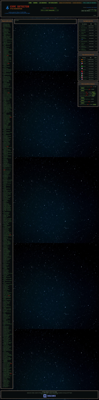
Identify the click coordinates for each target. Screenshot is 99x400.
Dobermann (7, 117)
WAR (5, 64)
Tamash (9, 347)
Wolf (5, 57)
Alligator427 (6, 33)
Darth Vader (9, 108)
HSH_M (5, 111)
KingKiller (9, 207)
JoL (4, 326)
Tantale (7, 348)
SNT (5, 74)
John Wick (8, 193)
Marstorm (7, 230)
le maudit (6, 214)
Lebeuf (5, 192)
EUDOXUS (7, 138)
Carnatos (6, 68)
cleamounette (7, 84)
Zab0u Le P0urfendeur (7, 382)
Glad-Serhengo (6, 162)
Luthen (8, 227)
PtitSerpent (7, 285)
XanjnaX (10, 375)
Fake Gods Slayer (7, 141)
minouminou (9, 238)
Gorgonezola (8, 164)
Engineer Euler (8, 135)
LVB (4, 37)
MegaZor (10, 235)
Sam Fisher (8, 308)
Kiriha (9, 208)
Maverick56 (7, 231)
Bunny (6, 63)
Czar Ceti (9, 103)
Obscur (9, 258)
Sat (5, 313)
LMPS (5, 61)
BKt (8, 56)
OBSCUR (5, 36)
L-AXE (5, 227)
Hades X (6, 174)
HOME (30, 2)
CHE (5, 133)
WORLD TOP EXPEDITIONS (65, 2)
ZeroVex (6, 384)
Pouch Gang (9, 273)
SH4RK (8, 317)
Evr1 (84, 71)
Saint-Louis (7, 305)
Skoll (7, 328)
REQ (5, 101)
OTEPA (5, 25)
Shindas (8, 322)
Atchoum (8, 46)
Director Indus (8, 115)
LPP (5, 221)
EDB (5, 195)
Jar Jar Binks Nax (7, 191)
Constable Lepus (8, 94)
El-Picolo (6, 124)
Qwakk (8, 289)
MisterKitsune (6, 240)
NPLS (5, 219)
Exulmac (9, 139)
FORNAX (5, 175)
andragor (8, 37)
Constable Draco (8, 93)
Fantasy (7, 142)
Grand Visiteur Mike (7, 173)
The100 (5, 172)
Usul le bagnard (86, 86)
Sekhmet (9, 314)
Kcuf (5, 202)
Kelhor (7, 203)
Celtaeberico (9, 69)
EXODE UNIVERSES (77, 2)
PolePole (6, 271)
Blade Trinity (8, 59)
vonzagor (8, 368)
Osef (5, 261)
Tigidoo (6, 356)
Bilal (5, 55)
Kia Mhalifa (8, 205)
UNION (5, 56)
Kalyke (84, 66)
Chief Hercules (8, 77)
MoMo (9, 243)
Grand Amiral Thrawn (7, 171)
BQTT (5, 97)
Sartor (6, 310)
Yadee (9, 377)
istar (5, 189)
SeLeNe (7, 315)
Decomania (9, 111)
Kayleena (6, 198)
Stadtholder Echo (7, 340)
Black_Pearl (8, 58)
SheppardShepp (7, 320)
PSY (5, 246)
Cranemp (8, 101)
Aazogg (7, 23)
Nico (8, 253)
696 (4, 151)
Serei (7, 316)
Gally (7, 151)
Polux (7, 272)
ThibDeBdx (9, 355)
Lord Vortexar (9, 221)
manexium (7, 229)
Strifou (9, 343)
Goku (8, 163)
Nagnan (7, 246)
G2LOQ (5, 118)
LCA (5, 46)
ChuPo (5, 251)
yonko (6, 378)
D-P (4, 257)
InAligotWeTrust (7, 188)
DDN (5, 51)
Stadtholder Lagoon (8, 342)
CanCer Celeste (6, 65)
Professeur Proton (8, 284)
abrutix (8, 24)
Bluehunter (9, 61)
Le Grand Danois (7, 213)
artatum (9, 43)
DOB (5, 105)
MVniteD (5, 385)
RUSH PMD (6, 80)
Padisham (7, 264)
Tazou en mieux (83, 44)
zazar (8, 383)
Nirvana (7, 255)
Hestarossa (6, 178)
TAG (5, 98)
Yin (83, 75)
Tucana (84, 63)
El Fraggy (7, 123)
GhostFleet (6, 160)
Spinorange (6, 337)
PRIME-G (6, 147)
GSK (5, 357)
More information (44, 393)
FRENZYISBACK (7, 149)
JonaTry (9, 194)
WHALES (6, 243)
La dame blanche (87, 96)
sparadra (8, 335)
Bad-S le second (8, 49)
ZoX (7, 386)
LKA (5, 54)
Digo (6, 114)
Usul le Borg (7, 363)
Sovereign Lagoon (8, 334)
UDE (5, 99)
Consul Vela (9, 97)
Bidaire (7, 53)
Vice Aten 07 (7, 364)
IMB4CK (5, 361)
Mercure (6, 236)
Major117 (6, 228)
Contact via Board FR (53, 393)
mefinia (9, 233)
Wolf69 (7, 374)
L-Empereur (8, 209)
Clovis (8, 85)
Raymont (6, 291)
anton (6, 40)
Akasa (7, 28)
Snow (8, 332)
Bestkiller (6, 52)
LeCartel (5, 180)
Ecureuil (8, 120)
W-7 (4, 132)
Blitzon (7, 60)
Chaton (8, 76)
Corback (7, 98)
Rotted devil (7, 303)
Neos (8, 249)
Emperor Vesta (9, 132)
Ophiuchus (83, 69)
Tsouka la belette (8, 358)
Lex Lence (9, 219)
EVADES (5, 83)
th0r (8, 353)
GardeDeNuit (8, 154)
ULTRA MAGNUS (7, 360)
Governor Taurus (8, 168)
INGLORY (6, 43)
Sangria (9, 309)
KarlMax (8, 197)
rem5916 (9, 294)
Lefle (7, 216)
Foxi (5, 146)
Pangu (5, 144)
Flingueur (7, 145)
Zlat (8, 385)
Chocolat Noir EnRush (6, 82)
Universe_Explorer (7, 362)
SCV (5, 331)
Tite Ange (8, 357)
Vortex (7, 369)
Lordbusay (7, 222)
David (8, 109)
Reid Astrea (7, 293)
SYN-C (5, 41)
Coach (7, 86)
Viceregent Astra (8, 367)
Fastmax (8, 143)
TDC (5, 50)
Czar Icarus (8, 105)
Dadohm (9, 106)
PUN (5, 286)
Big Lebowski (9, 54)
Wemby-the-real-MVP (7, 371)
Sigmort (7, 326)
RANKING (35, 2)
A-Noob (5, 39)
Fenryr (8, 144)
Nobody (9, 256)
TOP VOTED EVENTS (53, 2)
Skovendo (7, 329)
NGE (5, 150)
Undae (84, 61)
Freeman (10, 147)
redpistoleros (9, 292)
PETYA (6, 269)
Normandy (6, 339)
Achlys (8, 25)
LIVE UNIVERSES (43, 2)
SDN (5, 29)
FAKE (5, 85)
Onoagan (8, 259)
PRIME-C (5, 44)
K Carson (9, 196)
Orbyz (7, 260)
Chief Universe (8, 78)
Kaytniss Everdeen (7, 200)
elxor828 (9, 126)
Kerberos (6, 32)
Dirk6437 (9, 116)
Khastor (7, 204)
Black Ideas (8, 57)
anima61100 (9, 39)
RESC (5, 289)
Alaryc (7, 29)
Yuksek (7, 380)
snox (7, 333)
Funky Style (8, 150)
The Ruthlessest (8, 354)
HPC (5, 23)
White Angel (7, 373)
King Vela (8, 206)
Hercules (85, 79)
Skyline (9, 330)
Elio (7, 125)
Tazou (9, 349)
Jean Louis (9, 192)
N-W (4, 60)
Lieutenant (9, 220)
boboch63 (7, 62)
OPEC (5, 38)
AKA (5, 28)
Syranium (9, 346)
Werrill (10, 372)
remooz (6, 295)
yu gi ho (6, 379)
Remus (9, 296)
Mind (7, 237)
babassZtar (7, 48)
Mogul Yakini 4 (8, 242)
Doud (8, 118)
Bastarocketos (9, 50)
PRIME (5, 137)
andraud (8, 38)
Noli (6, 257)
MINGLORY (6, 324)
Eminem (8, 127)
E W (4, 206)
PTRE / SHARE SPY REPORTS (89, 2)
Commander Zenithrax (7, 92)
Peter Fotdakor (6, 268)
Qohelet (6, 288)
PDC (5, 187)
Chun (9, 83)
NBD (7, 248)
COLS (5, 383)
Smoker (7, 331)
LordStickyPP (6, 224)
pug (7, 286)
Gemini (5, 26)
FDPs (5, 143)
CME (5, 205)
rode (9, 301)
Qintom (7, 287)
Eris (84, 73)
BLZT (5, 130)
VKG (5, 58)
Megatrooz (7, 234)
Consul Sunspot (8, 96)
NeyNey (8, 251)
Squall (8, 338)
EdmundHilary (8, 121)
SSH (5, 71)
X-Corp (5, 112)
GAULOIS (6, 301)
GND (5, 142)
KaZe (7, 201)
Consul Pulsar (8, 95)
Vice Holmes (7, 365)
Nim (8, 254)
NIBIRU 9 (8, 252)
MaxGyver (9, 232)
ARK (5, 203)
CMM (5, 53)
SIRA (5, 297)
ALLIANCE (6, 341)
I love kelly (10, 180)
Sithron (7, 327)
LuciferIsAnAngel (7, 226)
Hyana (6, 179)
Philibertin (7, 270)
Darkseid (9, 107)
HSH (5, 154)
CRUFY (6, 102)
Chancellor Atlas (8, 70)
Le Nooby (8, 215)
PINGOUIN (6, 212)
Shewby (6, 321)
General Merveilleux (6, 156)
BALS (5, 66)
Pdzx (7, 265)
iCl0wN (5, 24)
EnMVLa (6, 136)
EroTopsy (9, 137)
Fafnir (84, 59)
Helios (9, 175)
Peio (5, 266)
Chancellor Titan (8, 73)
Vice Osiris (7, 366)
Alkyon (8, 30)
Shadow (6, 318)
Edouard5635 (7, 122)
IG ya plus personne (7, 182)
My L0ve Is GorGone (6, 245)
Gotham (7, 165)
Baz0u (7, 51)
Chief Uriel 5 (8, 79)
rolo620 (7, 302)
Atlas (6, 47)
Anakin (9, 36)
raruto (6, 290)
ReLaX (5, 249)
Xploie (7, 376)
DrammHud (7, 119)
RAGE (5, 181)
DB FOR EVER (8, 110)
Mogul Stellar (7, 241)
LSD (5, 287)
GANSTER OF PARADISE (8, 153)
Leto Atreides (9, 218)
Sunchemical (6, 345)
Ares (5, 185)
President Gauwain (6, 275)
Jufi (7, 195)
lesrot (6, 217)
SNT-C (5, 197)
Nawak (6, 247)
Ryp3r (6, 304)
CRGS (5, 103)
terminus (6, 352)
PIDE (5, 69)
